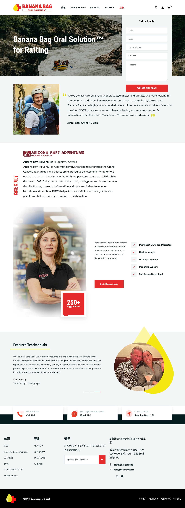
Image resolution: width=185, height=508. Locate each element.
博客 (6, 463)
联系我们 (38, 463)
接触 (121, 7)
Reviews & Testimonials (16, 451)
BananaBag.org (37, 499)
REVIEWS (95, 7)
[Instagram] (117, 476)
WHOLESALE (78, 7)
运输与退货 (39, 457)
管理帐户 (38, 445)
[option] (92, 362)
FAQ (6, 445)
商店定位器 (39, 451)
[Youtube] (122, 476)
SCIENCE (109, 7)
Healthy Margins (147, 252)
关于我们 (8, 457)
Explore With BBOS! (147, 88)
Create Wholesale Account (109, 284)
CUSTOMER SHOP (13, 469)
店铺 (63, 7)
